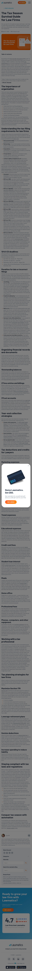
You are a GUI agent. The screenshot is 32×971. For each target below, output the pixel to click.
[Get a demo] (11, 502)
